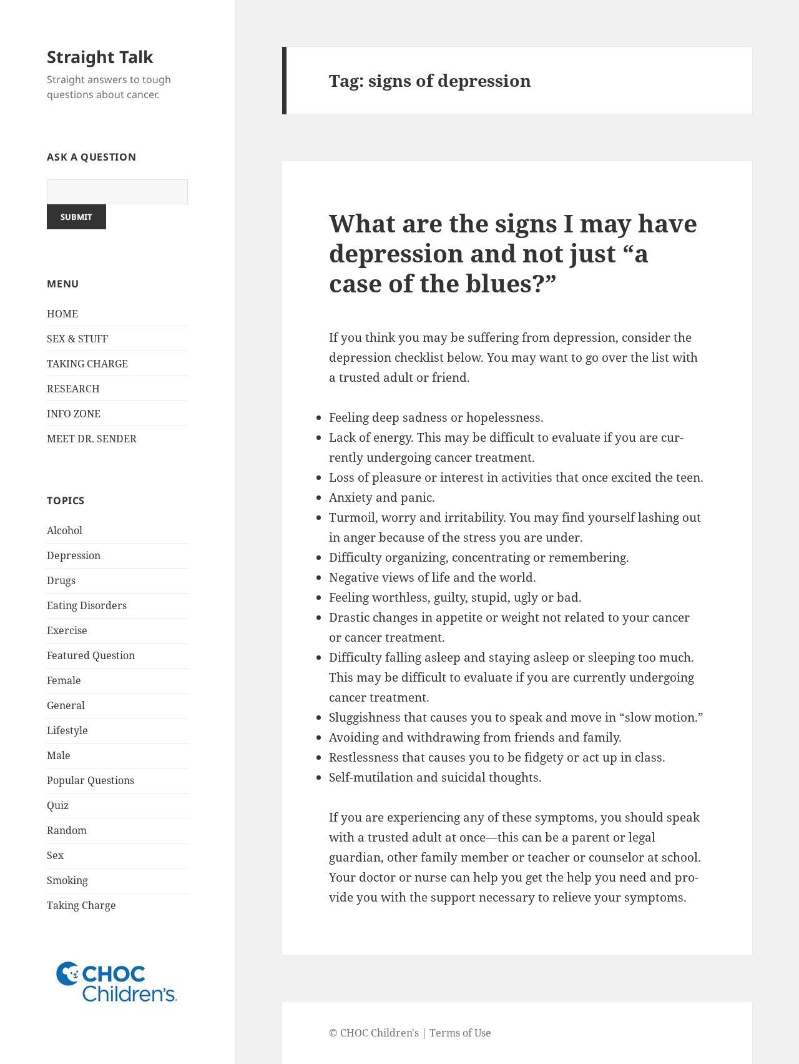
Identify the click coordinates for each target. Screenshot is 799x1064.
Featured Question (91, 655)
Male (59, 755)
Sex (55, 855)
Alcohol (64, 530)
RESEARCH (73, 388)
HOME (62, 314)
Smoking (67, 880)
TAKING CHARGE (87, 363)
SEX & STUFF (77, 339)
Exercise (67, 630)
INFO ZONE (73, 413)
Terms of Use (460, 1033)
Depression (73, 555)
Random (67, 830)
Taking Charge (81, 905)
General (66, 705)
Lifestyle (67, 730)
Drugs (61, 580)
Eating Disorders (87, 605)
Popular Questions (90, 780)
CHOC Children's (379, 1033)
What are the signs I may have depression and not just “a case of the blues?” (513, 252)
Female (64, 680)
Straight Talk (100, 56)
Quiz (58, 805)
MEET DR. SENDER (92, 438)
